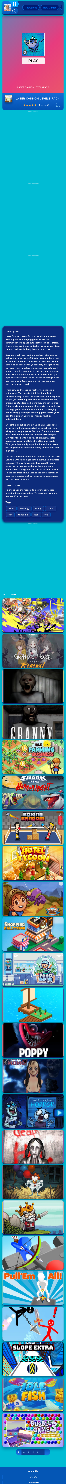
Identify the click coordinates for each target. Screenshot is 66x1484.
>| (47, 1451)
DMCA (33, 1477)
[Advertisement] (33, 218)
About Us (33, 1471)
